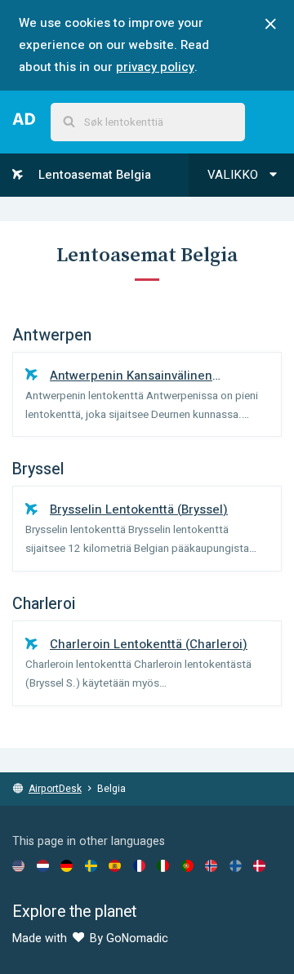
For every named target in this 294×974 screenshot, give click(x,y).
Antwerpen (51, 335)
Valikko (234, 175)
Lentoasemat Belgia (93, 175)
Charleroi (43, 604)
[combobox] (148, 122)
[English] (18, 865)
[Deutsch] (66, 865)
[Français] (139, 865)
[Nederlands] (43, 865)
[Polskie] (187, 865)
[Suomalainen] (235, 865)
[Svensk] (91, 865)
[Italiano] (163, 865)
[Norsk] (211, 865)
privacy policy (155, 67)
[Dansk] (259, 865)
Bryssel (38, 469)
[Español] (115, 865)
